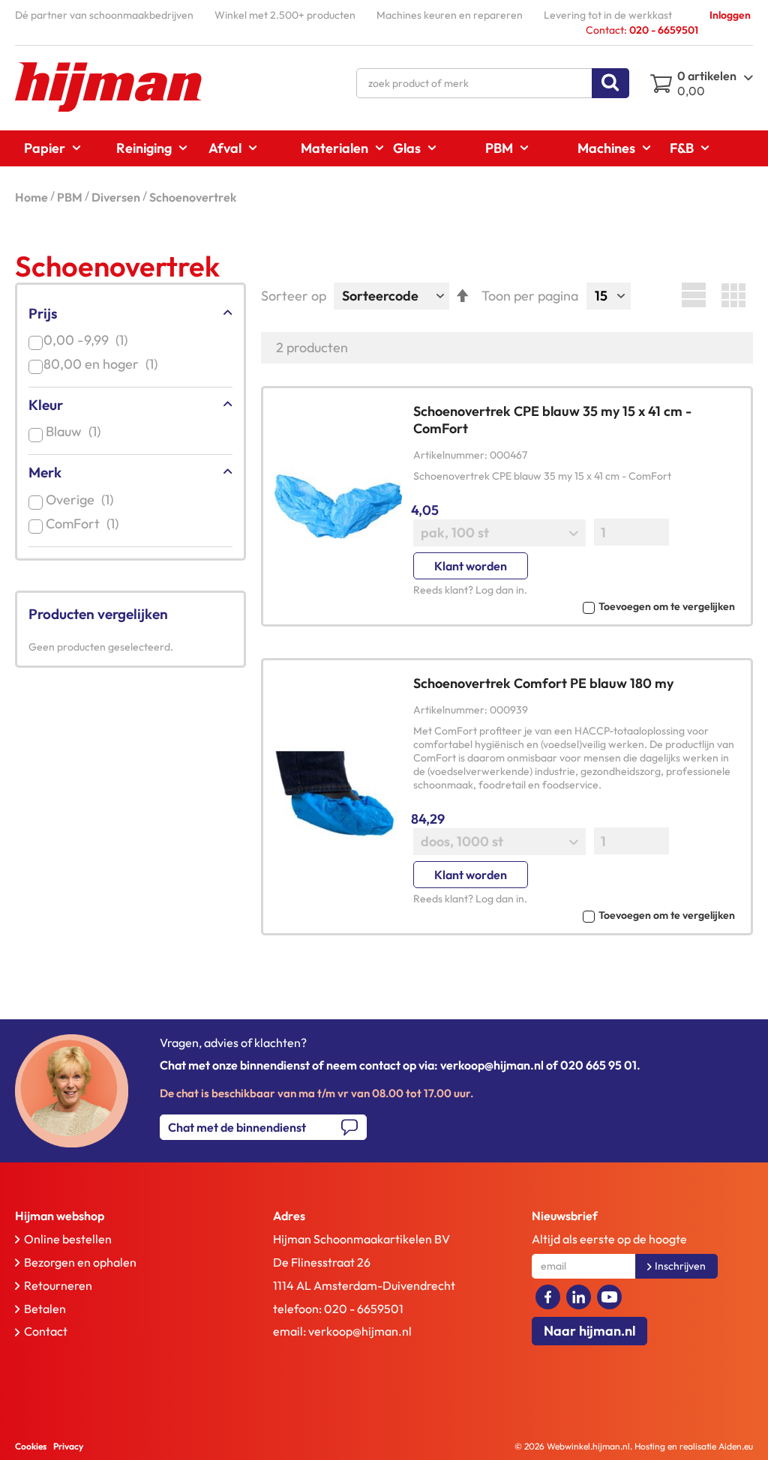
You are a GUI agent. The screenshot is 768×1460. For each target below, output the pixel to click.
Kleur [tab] (45, 405)
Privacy (68, 1446)
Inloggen (730, 15)
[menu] (384, 148)
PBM (71, 197)
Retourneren (58, 1285)
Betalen (45, 1308)
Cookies (30, 1446)
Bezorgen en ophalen (80, 1262)
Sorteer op (293, 295)
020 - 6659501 (364, 1308)
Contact (46, 1331)
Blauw (76, 431)
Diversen (117, 197)
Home (32, 197)
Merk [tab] (45, 472)
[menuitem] (47, 148)
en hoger (105, 363)
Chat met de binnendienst (237, 1127)
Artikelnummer (448, 455)
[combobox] (492, 83)
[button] (574, 605)
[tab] (118, 1216)
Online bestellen (68, 1238)
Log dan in (500, 590)
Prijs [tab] (42, 313)
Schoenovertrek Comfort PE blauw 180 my (543, 683)
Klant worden (470, 565)
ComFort (85, 523)
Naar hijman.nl (589, 1330)
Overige (82, 499)
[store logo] (108, 87)
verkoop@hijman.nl (360, 1331)
